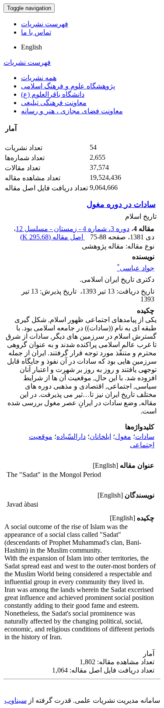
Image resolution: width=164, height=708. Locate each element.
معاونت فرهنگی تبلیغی (54, 102)
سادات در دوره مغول (121, 204)
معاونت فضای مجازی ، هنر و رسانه (72, 111)
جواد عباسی (135, 268)
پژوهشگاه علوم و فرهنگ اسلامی (68, 86)
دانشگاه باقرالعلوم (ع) (52, 94)
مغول (123, 436)
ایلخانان (100, 436)
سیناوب (15, 700)
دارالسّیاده (71, 436)
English (31, 47)
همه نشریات (38, 77)
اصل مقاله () (52, 237)
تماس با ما (36, 32)
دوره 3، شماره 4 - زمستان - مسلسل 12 (72, 228)
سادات (144, 436)
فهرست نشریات (44, 24)
